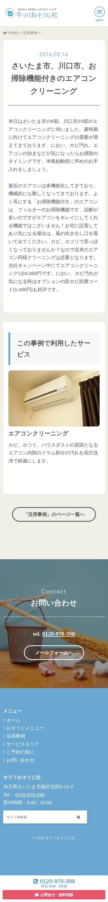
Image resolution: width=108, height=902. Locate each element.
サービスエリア (22, 744)
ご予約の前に (20, 752)
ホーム (13, 720)
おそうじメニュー (25, 728)
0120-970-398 (58, 634)
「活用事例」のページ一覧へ (54, 514)
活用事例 (15, 736)
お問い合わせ (20, 760)
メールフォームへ (54, 652)
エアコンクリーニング (38, 433)
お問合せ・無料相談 (56, 895)
